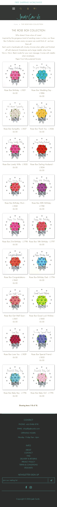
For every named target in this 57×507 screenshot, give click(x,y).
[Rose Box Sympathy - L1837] (15, 113)
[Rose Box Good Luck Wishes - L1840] (42, 300)
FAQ (28, 455)
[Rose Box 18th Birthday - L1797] (42, 226)
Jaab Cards (35, 499)
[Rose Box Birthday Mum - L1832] (15, 187)
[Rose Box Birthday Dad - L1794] (42, 261)
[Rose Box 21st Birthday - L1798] (15, 226)
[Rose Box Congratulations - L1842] (15, 261)
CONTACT (28, 452)
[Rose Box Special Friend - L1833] (42, 339)
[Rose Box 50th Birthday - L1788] (42, 187)
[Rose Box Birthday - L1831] (15, 74)
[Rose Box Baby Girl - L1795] (42, 377)
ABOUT (28, 450)
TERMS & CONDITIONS (28, 464)
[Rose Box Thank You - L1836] (42, 113)
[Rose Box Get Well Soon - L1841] (15, 300)
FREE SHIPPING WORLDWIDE (28, 2)
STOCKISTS (28, 467)
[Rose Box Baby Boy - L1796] (15, 377)
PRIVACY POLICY (28, 461)
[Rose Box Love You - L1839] (15, 339)
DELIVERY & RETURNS (28, 458)
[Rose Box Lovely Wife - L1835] (15, 149)
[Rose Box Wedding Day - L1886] (42, 74)
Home (16, 24)
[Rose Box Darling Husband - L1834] (42, 149)
